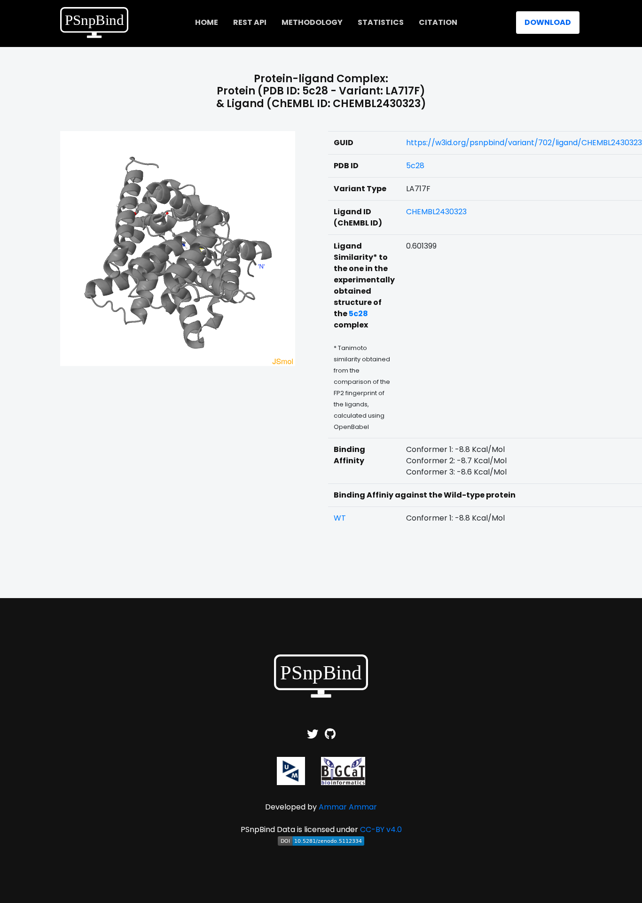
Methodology (312, 22)
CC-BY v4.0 (381, 829)
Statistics (381, 22)
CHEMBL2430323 (436, 211)
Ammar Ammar (348, 807)
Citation (438, 22)
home (206, 22)
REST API (249, 22)
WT (340, 518)
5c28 (415, 165)
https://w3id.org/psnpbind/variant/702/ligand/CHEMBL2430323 (524, 142)
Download (548, 22)
